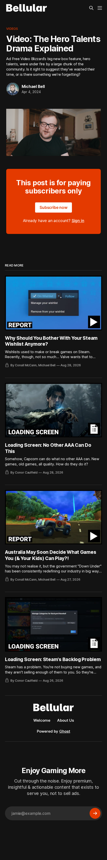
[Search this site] (91, 8)
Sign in (78, 220)
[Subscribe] (95, 813)
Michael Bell (33, 86)
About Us (65, 720)
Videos (12, 29)
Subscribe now (53, 207)
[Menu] (100, 8)
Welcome (41, 720)
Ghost (64, 731)
